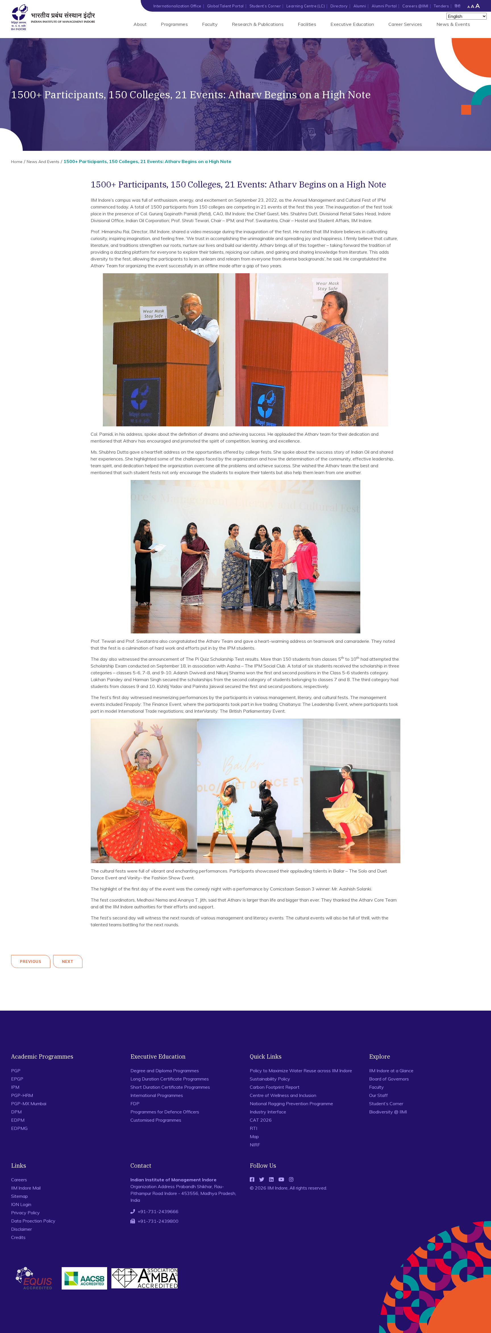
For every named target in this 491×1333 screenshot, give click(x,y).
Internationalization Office (177, 6)
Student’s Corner (265, 6)
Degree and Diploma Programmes (164, 1070)
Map (254, 1136)
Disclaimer (21, 1229)
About (140, 24)
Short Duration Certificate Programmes (170, 1087)
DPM (16, 1112)
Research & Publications (258, 24)
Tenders (441, 6)
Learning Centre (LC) (305, 6)
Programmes (174, 24)
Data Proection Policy (33, 1221)
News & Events (453, 24)
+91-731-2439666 (158, 1211)
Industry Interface (268, 1112)
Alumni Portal (384, 6)
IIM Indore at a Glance (391, 1070)
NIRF (255, 1145)
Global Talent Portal (225, 6)
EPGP (17, 1079)
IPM (15, 1087)
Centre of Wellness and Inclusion (283, 1095)
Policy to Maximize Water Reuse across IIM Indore (301, 1070)
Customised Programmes (155, 1120)
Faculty (210, 24)
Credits (18, 1237)
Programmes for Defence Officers (164, 1112)
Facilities (307, 24)
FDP (135, 1103)
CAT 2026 (261, 1120)
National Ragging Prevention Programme (291, 1103)
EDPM (17, 1120)
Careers (19, 1179)
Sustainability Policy (270, 1079)
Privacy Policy (25, 1212)
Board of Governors (389, 1079)
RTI (253, 1128)
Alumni (359, 6)
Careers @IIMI (415, 6)
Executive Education (352, 24)
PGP (15, 1070)
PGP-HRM (22, 1095)
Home (16, 161)
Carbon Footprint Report (274, 1087)
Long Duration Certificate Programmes (169, 1079)
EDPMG (19, 1128)
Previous (30, 961)
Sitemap (19, 1196)
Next (68, 961)
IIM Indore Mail (26, 1188)
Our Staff (378, 1095)
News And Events (43, 161)
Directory (339, 6)
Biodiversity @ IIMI (388, 1112)
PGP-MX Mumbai (28, 1103)
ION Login (21, 1204)
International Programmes (156, 1095)
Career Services (405, 24)
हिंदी (457, 6)
